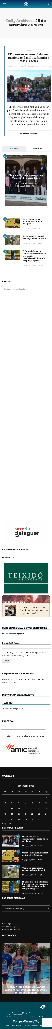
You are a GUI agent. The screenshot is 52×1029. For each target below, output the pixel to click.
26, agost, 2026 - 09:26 (33, 265)
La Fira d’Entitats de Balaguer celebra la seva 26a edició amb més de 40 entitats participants (27, 989)
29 (32, 819)
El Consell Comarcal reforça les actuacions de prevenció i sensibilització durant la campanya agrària (35, 885)
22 (32, 814)
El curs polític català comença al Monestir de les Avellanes (26, 176)
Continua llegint (28, 133)
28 (25, 819)
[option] (27, 968)
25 (5, 819)
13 (19, 808)
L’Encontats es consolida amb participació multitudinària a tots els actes (29, 57)
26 (12, 819)
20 (19, 814)
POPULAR (37, 149)
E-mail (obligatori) (11, 643)
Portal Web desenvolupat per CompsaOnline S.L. (26, 1025)
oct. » (12, 823)
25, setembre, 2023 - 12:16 (39, 66)
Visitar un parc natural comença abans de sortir (34, 237)
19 (12, 814)
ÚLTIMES (14, 149)
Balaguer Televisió (18, 66)
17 (46, 808)
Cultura (28, 51)
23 (39, 814)
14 (26, 808)
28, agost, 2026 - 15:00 (27, 186)
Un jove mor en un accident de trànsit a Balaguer (32, 221)
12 (12, 808)
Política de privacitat (35, 652)
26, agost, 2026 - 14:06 (33, 243)
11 (5, 808)
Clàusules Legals (10, 926)
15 (32, 808)
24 (46, 814)
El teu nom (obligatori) (13, 634)
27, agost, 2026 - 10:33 (32, 228)
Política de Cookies (11, 930)
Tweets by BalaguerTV (12, 709)
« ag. (4, 823)
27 (19, 819)
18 (5, 814)
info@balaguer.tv (25, 1013)
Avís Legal (6, 923)
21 (26, 814)
